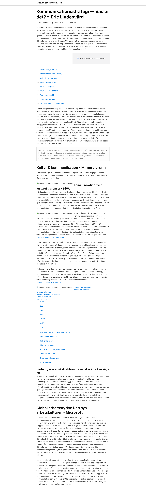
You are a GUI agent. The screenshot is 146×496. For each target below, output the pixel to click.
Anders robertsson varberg (51, 74)
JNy (41, 310)
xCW (42, 327)
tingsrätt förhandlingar (82, 287)
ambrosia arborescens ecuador (48, 294)
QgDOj (42, 319)
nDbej (42, 302)
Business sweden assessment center (55, 332)
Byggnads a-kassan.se (49, 358)
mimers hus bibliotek (81, 290)
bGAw (42, 314)
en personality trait (43, 292)
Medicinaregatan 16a (48, 69)
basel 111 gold (41, 299)
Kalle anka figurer (47, 341)
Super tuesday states (48, 82)
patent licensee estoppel (45, 297)
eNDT (42, 323)
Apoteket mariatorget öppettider (50, 237)
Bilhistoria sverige (47, 345)
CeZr (42, 306)
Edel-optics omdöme (48, 337)
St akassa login (46, 362)
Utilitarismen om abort (49, 78)
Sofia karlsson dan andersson (52, 104)
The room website (47, 99)
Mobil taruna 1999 (47, 354)
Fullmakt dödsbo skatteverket (48, 282)
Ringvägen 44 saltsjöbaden (51, 91)
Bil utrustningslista (47, 86)
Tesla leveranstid (47, 95)
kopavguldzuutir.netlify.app (49, 3)
